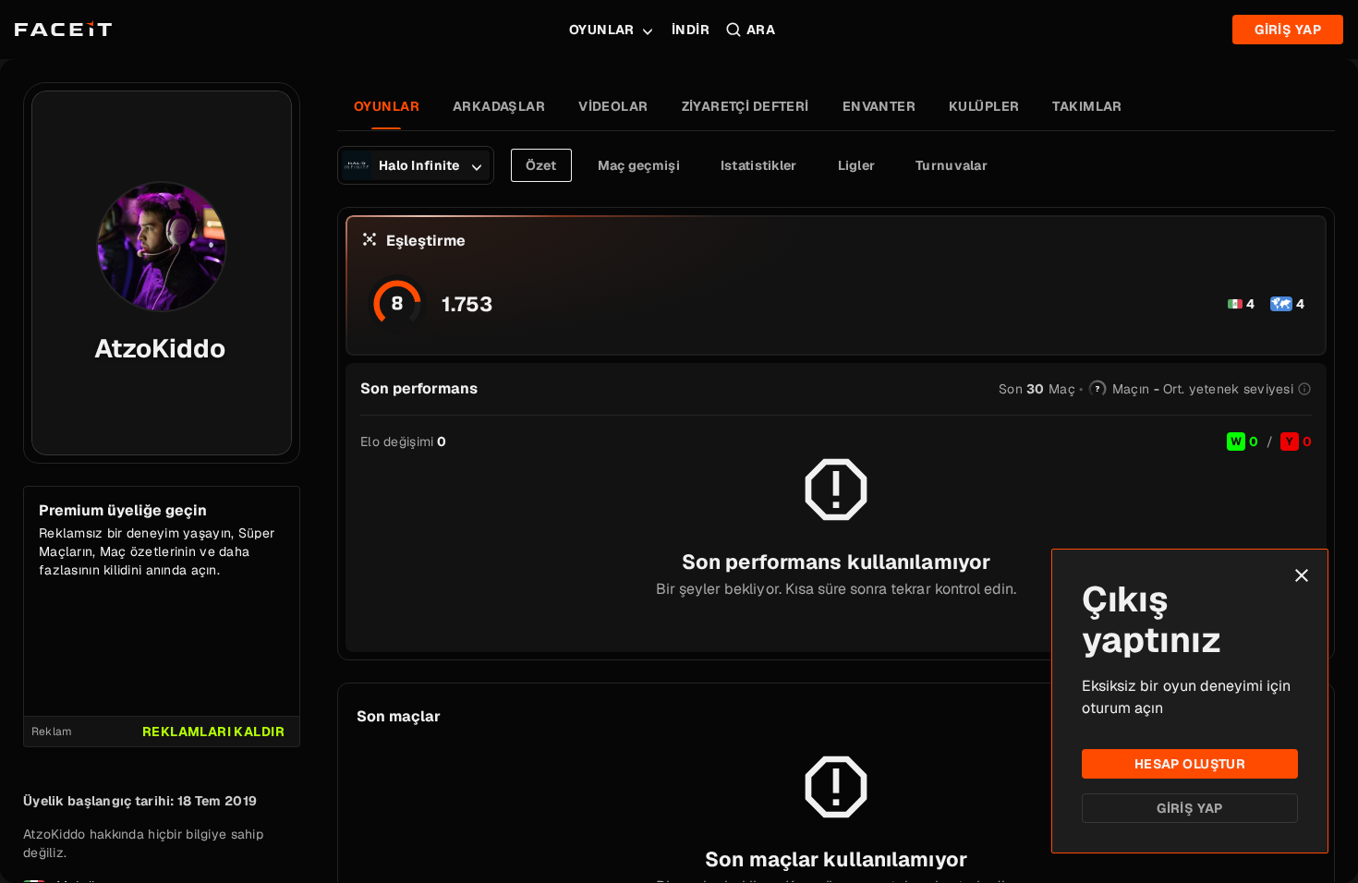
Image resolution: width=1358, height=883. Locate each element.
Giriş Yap (1190, 808)
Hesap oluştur (1189, 764)
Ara (760, 29)
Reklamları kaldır (213, 731)
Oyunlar (602, 29)
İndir (690, 29)
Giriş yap (1288, 29)
